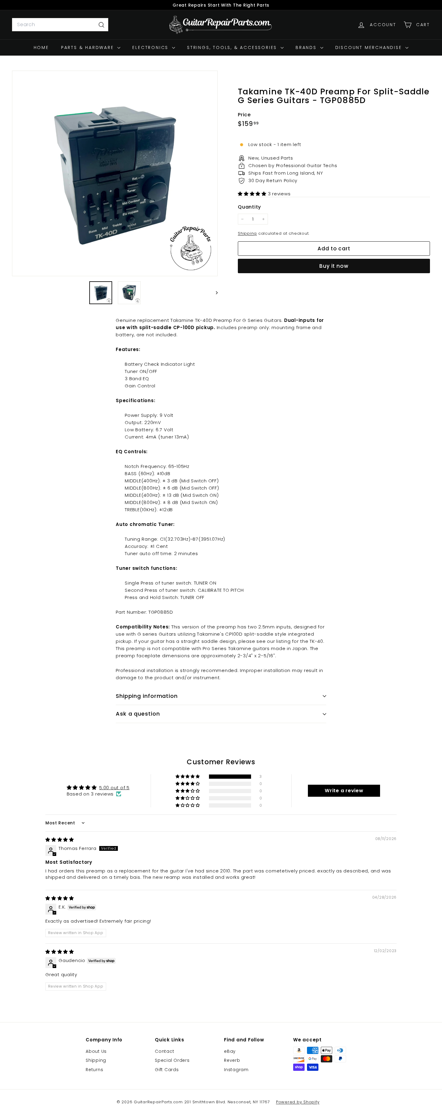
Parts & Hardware (88, 47)
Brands (307, 47)
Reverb (232, 1060)
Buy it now (333, 266)
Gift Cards (167, 1070)
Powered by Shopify (298, 1102)
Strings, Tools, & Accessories (233, 47)
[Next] (214, 293)
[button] (253, 194)
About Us (96, 1051)
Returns (94, 1070)
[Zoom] (114, 173)
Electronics (151, 47)
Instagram (236, 1070)
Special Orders (172, 1060)
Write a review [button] (344, 790)
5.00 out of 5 (114, 787)
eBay (230, 1051)
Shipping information (147, 696)
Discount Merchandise (369, 47)
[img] (59, 839)
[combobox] (60, 24)
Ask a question (138, 713)
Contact (164, 1051)
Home (41, 47)
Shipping (247, 233)
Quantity (249, 206)
